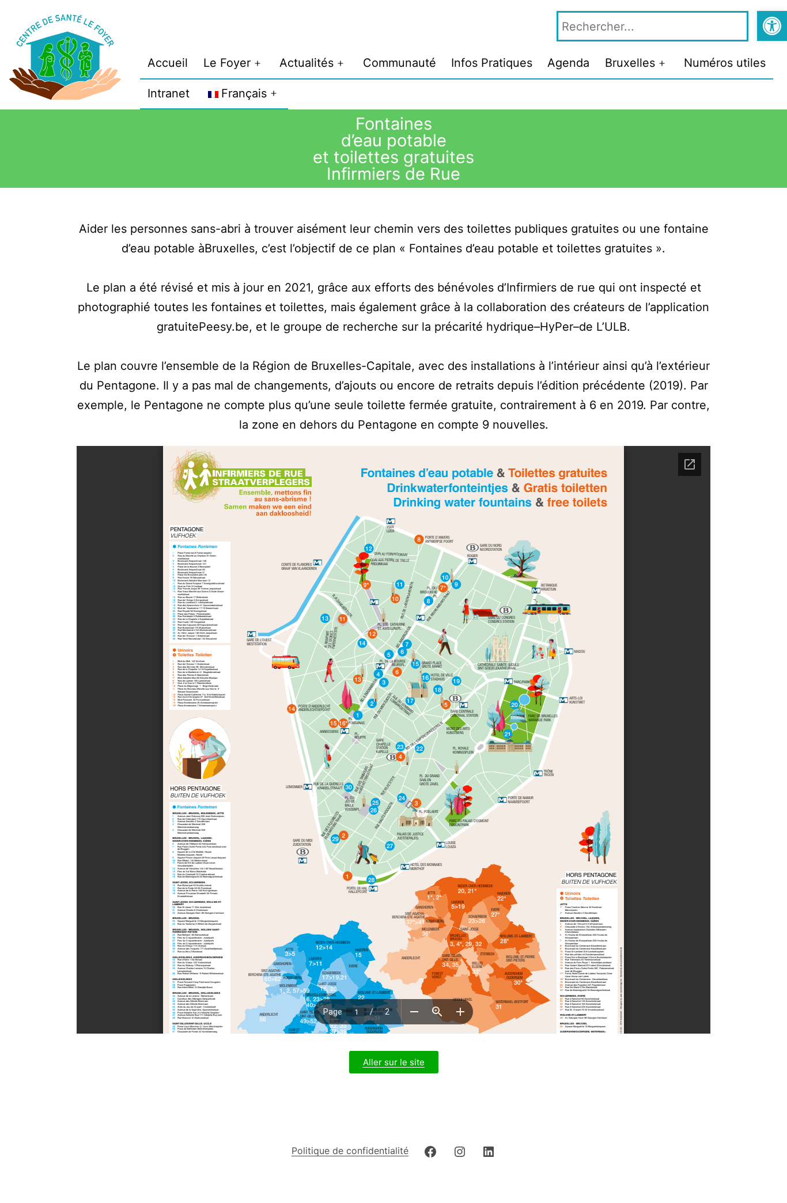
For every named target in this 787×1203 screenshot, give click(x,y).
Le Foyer (227, 63)
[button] (772, 26)
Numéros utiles (725, 63)
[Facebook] (430, 1150)
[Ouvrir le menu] (257, 63)
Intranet (168, 93)
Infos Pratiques (491, 63)
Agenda (568, 63)
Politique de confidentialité (350, 1150)
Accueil (167, 63)
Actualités (306, 63)
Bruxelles (630, 63)
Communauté (399, 63)
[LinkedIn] (488, 1150)
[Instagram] (459, 1150)
